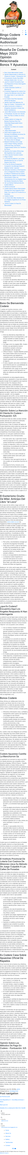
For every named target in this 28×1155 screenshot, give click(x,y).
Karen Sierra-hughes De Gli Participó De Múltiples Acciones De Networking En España (14, 134)
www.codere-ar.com (13, 522)
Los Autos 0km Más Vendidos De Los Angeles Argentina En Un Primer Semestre (15, 199)
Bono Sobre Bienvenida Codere (13, 72)
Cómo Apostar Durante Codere (13, 155)
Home (7, 1130)
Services (7, 1136)
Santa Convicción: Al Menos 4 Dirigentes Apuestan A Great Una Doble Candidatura (14, 108)
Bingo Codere (8, 156)
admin (18, 1089)
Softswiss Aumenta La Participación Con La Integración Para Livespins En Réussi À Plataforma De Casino (15, 171)
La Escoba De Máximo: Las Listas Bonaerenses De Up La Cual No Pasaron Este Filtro (14, 160)
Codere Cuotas (8, 196)
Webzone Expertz (4, 1153)
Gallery (7, 1139)
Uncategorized (13, 1091)
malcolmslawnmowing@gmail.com (9, 1127)
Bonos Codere (8, 85)
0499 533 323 (4, 1120)
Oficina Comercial (9, 186)
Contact (7, 1145)
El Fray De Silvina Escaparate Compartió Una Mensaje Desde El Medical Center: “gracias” (14, 166)
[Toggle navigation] (3, 30)
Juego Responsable (10, 130)
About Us (8, 1133)
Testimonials (9, 1142)
